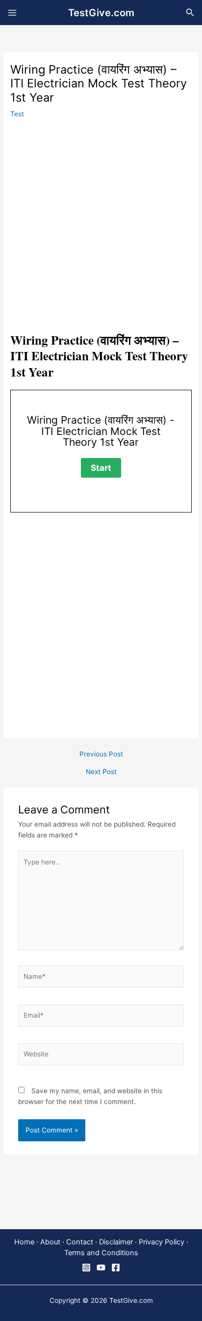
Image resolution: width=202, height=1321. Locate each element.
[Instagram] (86, 1267)
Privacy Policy (161, 1242)
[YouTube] (101, 1267)
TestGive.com (101, 13)
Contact (79, 1242)
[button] (190, 12)
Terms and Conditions (101, 1252)
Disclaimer (116, 1242)
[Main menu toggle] (12, 12)
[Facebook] (115, 1267)
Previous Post (101, 754)
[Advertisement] (101, 227)
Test (17, 114)
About (50, 1242)
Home (24, 1242)
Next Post (101, 772)
